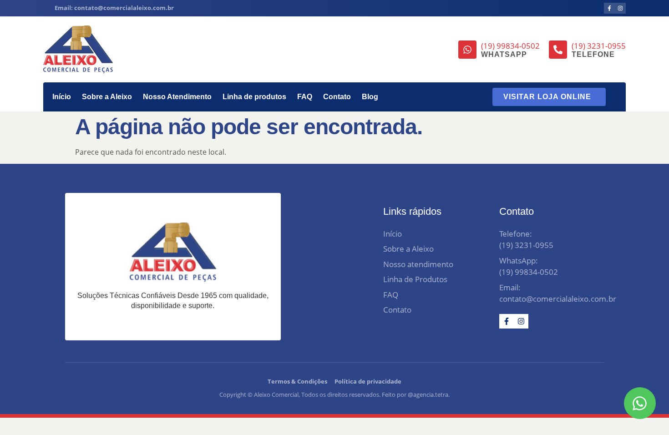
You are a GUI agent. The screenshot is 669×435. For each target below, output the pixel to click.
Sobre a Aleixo (107, 97)
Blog (370, 97)
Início (61, 97)
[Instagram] (620, 8)
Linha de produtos (254, 97)
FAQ (304, 97)
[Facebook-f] (609, 8)
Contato (337, 97)
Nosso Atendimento (177, 97)
